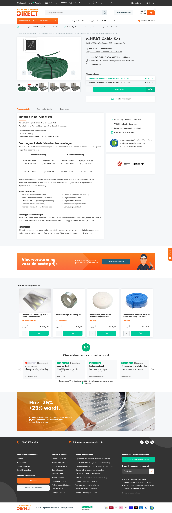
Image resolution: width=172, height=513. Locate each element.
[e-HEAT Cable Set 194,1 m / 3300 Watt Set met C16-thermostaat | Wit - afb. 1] (49, 58)
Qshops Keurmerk (59, 492)
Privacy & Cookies (67, 508)
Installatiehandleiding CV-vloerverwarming (92, 462)
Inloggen (33, 481)
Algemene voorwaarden (51, 508)
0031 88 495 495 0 (148, 21)
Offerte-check (57, 489)
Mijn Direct (150, 3)
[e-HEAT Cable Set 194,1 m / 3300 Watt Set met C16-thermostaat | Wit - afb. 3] (43, 87)
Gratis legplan (57, 470)
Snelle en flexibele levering (81, 3)
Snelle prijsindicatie (60, 462)
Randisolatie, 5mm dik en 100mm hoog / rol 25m (100, 315)
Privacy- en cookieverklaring (131, 493)
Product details (23, 109)
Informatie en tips (59, 481)
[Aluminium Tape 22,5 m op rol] (69, 301)
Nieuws (85, 21)
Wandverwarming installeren (87, 485)
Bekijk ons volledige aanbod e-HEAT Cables (104, 52)
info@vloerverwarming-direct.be (88, 442)
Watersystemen (25, 21)
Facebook (142, 442)
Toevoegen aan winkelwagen (39, 333)
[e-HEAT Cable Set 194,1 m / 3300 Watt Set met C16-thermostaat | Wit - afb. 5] (65, 87)
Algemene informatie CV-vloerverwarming (92, 459)
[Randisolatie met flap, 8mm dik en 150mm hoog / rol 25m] (137, 301)
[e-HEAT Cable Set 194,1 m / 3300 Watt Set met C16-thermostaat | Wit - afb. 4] (54, 87)
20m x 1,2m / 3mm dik (29, 320)
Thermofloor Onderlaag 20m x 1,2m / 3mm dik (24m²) (35, 315)
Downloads (64, 109)
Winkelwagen (151, 12)
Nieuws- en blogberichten (86, 492)
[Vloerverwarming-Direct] (28, 12)
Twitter (152, 442)
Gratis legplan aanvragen (139, 459)
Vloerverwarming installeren (87, 481)
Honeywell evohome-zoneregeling (89, 470)
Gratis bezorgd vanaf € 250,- (57, 3)
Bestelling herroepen (33, 488)
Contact (100, 21)
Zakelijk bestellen (24, 470)
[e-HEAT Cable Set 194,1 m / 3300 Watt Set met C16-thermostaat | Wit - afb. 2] (33, 87)
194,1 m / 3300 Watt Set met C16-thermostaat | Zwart (120, 82)
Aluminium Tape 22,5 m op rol (68, 314)
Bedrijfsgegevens (24, 466)
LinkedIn (147, 442)
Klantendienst (136, 3)
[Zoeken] (104, 12)
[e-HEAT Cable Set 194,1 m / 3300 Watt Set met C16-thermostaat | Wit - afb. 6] (75, 87)
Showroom (108, 21)
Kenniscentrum (119, 21)
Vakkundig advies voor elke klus (106, 3)
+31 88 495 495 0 (29, 442)
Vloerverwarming (68, 21)
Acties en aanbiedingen (61, 485)
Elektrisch (44, 21)
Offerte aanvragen (123, 12)
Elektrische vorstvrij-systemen (87, 474)
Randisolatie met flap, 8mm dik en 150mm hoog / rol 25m (136, 315)
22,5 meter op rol (61, 320)
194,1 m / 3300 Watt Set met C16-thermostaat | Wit (120, 78)
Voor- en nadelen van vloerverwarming (91, 477)
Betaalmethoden (126, 508)
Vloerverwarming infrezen (86, 489)
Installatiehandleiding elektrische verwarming (94, 466)
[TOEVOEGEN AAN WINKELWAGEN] (35, 333)
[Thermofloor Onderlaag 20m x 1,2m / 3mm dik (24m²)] (35, 301)
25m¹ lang (93, 320)
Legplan (92, 21)
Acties (78, 21)
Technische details (44, 109)
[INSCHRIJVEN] (151, 471)
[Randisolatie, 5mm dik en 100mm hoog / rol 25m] (103, 301)
